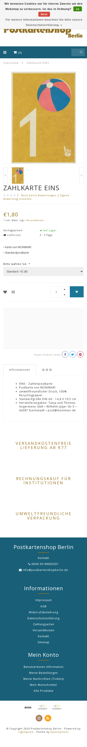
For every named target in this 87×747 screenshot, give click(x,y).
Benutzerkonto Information (44, 667)
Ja (77, 9)
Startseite (11, 63)
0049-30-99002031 (45, 564)
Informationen (19, 370)
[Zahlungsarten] (28, 707)
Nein (44, 14)
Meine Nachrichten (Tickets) (43, 679)
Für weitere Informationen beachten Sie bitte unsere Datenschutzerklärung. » (44, 22)
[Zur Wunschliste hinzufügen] (5, 292)
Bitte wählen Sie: (16, 264)
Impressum (43, 600)
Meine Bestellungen (43, 673)
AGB (43, 606)
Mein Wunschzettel (43, 685)
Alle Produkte (44, 691)
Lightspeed (25, 731)
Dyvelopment (59, 731)
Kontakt (43, 636)
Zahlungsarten (43, 624)
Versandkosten (35, 220)
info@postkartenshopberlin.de (45, 570)
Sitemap (44, 642)
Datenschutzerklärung (43, 618)
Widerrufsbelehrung (43, 612)
